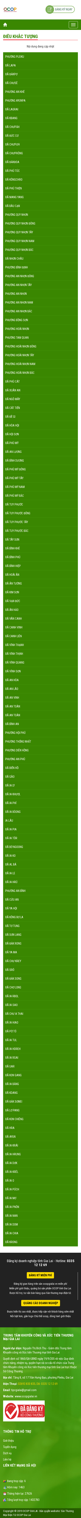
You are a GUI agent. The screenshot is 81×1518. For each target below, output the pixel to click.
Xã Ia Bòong (13, 811)
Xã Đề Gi (10, 416)
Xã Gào (10, 776)
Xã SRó (9, 970)
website (55, 1511)
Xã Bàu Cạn (12, 206)
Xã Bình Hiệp (13, 566)
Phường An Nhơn (16, 293)
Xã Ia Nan (11, 1215)
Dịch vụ (7, 1453)
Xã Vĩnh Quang (14, 662)
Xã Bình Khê (12, 548)
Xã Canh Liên (13, 636)
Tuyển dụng (9, 1447)
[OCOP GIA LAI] (10, 9)
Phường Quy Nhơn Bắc (19, 250)
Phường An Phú (15, 759)
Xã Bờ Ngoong (14, 847)
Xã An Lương (13, 451)
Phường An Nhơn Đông (19, 276)
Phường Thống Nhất (18, 741)
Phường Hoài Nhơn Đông (20, 346)
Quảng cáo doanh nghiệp (40, 1303)
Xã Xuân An (12, 390)
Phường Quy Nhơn (16, 214)
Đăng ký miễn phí (40, 1275)
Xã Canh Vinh (13, 627)
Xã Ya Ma (11, 952)
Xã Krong (11, 1242)
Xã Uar (10, 1066)
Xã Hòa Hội (12, 425)
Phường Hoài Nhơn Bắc (19, 372)
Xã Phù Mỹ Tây (14, 478)
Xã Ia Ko (10, 855)
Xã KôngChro (13, 179)
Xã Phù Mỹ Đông (15, 469)
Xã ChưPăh (12, 127)
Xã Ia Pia (11, 829)
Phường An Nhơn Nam (19, 302)
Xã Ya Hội (11, 908)
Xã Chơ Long (13, 987)
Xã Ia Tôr (11, 838)
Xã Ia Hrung (13, 1154)
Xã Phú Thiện (13, 188)
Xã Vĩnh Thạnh (14, 645)
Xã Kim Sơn (12, 592)
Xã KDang (11, 1092)
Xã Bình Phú (12, 557)
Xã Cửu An (12, 899)
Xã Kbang (11, 118)
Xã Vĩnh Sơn (13, 671)
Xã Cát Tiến (12, 408)
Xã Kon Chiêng (14, 1119)
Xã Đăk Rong (13, 943)
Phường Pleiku (14, 56)
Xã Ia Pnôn (12, 1207)
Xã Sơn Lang (13, 934)
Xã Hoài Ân (12, 574)
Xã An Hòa (12, 680)
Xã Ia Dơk (11, 1163)
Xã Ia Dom (11, 1224)
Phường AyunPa (15, 100)
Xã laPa (10, 65)
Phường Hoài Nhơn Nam (20, 364)
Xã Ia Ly (10, 785)
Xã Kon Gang (13, 1075)
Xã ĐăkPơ (11, 74)
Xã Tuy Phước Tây (16, 522)
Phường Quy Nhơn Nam (19, 241)
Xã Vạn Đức (12, 601)
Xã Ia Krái (11, 1145)
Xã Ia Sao (11, 1005)
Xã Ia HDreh (13, 1049)
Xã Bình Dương (14, 460)
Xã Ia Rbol (11, 996)
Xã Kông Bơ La (14, 917)
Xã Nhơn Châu (14, 258)
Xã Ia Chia (11, 1233)
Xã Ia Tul (11, 1040)
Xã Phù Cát (12, 381)
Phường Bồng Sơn (16, 320)
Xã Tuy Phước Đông (17, 513)
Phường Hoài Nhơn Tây (19, 355)
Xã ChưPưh (12, 144)
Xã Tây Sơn (12, 539)
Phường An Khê (15, 91)
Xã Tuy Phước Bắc (16, 530)
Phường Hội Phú (15, 732)
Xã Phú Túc (12, 170)
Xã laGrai (11, 109)
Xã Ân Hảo (11, 610)
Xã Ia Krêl (11, 1171)
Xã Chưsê (11, 83)
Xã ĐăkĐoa (12, 162)
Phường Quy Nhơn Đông (20, 223)
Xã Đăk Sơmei (13, 1101)
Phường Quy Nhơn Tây (19, 232)
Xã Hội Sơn (12, 434)
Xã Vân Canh (13, 618)
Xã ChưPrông (14, 153)
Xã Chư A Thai (14, 1013)
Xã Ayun (10, 1136)
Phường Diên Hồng (17, 750)
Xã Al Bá (10, 864)
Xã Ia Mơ (10, 1198)
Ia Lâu (9, 820)
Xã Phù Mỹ (11, 443)
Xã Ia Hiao (11, 1022)
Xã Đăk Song (13, 978)
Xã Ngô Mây (12, 399)
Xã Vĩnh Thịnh (14, 653)
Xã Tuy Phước (14, 504)
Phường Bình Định (16, 267)
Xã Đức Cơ (11, 135)
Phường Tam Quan (17, 337)
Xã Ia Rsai (11, 1057)
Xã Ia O (9, 1180)
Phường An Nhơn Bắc (18, 311)
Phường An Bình (15, 890)
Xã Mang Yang (14, 197)
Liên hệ (7, 1459)
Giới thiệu (8, 1440)
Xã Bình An (12, 724)
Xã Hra (10, 1128)
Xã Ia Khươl (12, 794)
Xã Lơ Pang (12, 1110)
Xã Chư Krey (13, 961)
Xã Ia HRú (11, 882)
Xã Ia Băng (12, 1084)
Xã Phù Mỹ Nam (15, 487)
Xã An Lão (11, 689)
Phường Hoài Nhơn (17, 329)
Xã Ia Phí (10, 803)
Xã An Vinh (12, 697)
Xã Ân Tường (13, 583)
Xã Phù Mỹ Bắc (14, 495)
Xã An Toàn (12, 706)
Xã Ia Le (10, 873)
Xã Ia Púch (12, 1189)
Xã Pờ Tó (10, 1031)
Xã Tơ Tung (12, 926)
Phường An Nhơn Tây (18, 285)
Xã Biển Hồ (11, 768)
